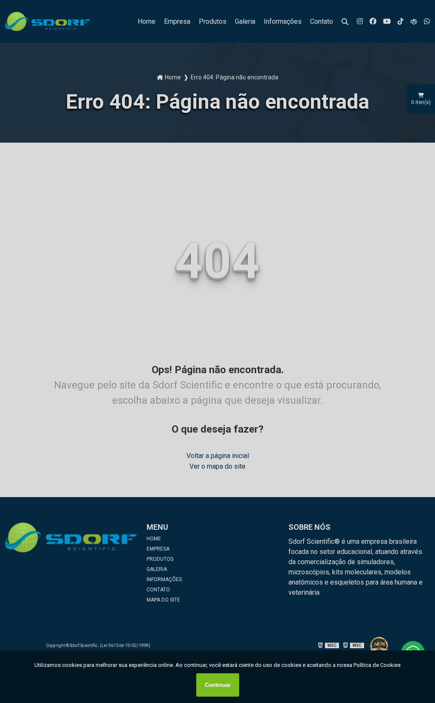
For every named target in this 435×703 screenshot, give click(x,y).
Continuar (218, 685)
